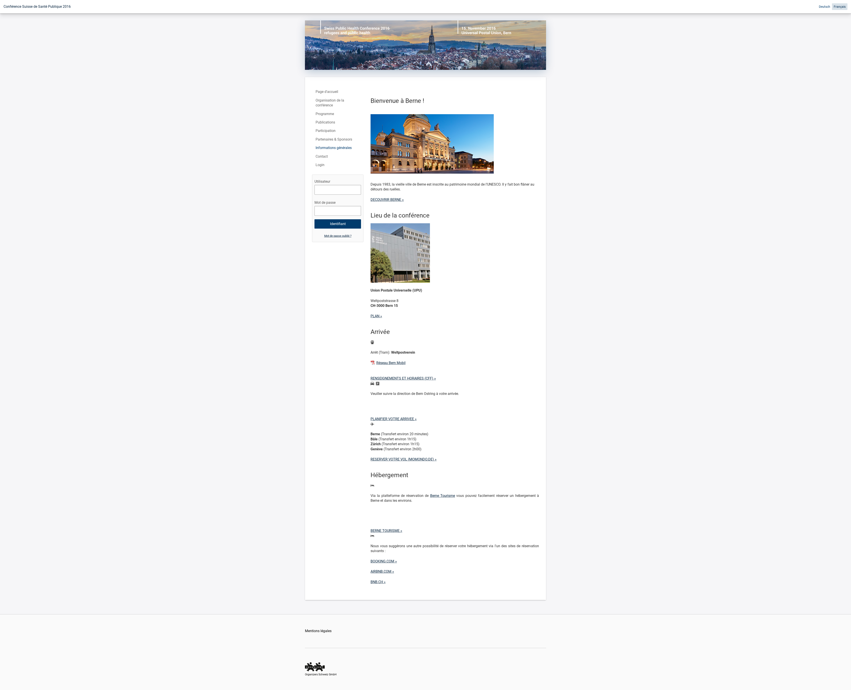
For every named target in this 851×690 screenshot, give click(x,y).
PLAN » (376, 316)
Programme (325, 114)
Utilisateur (322, 181)
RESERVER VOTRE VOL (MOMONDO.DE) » (404, 459)
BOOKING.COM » (384, 561)
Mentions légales (318, 631)
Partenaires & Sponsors (334, 139)
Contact (322, 156)
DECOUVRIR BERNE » (387, 200)
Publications (325, 122)
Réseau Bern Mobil (391, 363)
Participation (326, 131)
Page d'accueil (327, 92)
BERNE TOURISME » (386, 531)
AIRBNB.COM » (382, 571)
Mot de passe (325, 202)
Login (320, 165)
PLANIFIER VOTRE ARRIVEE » (394, 419)
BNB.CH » (378, 582)
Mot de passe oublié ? (337, 235)
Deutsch (824, 6)
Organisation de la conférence (330, 102)
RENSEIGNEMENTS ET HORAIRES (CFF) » (403, 378)
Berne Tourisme (442, 496)
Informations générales (334, 148)
